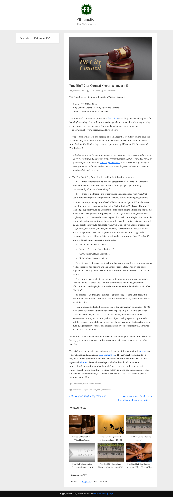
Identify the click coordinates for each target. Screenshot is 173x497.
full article (113, 118)
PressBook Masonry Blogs (103, 494)
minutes (83, 362)
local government (104, 390)
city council (77, 390)
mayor (143, 351)
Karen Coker (94, 91)
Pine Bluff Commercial (110, 162)
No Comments (110, 91)
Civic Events (77, 384)
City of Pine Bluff (89, 390)
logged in (86, 481)
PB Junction (86, 19)
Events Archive (95, 384)
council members (107, 355)
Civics (85, 384)
